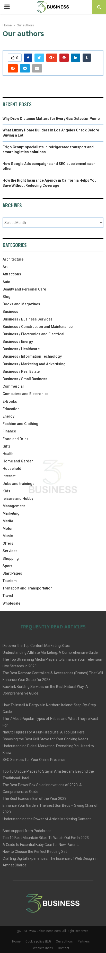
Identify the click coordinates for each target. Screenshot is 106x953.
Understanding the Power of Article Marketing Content (47, 819)
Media (8, 521)
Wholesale (11, 603)
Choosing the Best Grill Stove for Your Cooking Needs (45, 739)
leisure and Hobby (18, 498)
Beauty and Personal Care (24, 289)
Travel (8, 596)
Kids (6, 491)
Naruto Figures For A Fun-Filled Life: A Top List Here (44, 732)
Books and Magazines (21, 304)
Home (16, 941)
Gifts (7, 446)
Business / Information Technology (32, 356)
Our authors (64, 941)
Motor (8, 528)
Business (10, 311)
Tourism (10, 581)
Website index (43, 948)
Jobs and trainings (18, 484)
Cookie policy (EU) (38, 941)
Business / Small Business (25, 379)
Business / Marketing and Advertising (34, 364)
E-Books (10, 401)
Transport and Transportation (27, 588)
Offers (8, 543)
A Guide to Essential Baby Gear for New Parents (41, 845)
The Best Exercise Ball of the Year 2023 (34, 798)
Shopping (11, 558)
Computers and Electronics (26, 394)
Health (8, 454)
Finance (9, 431)
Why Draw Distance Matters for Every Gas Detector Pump (51, 119)
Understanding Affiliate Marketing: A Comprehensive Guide (50, 652)
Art (5, 267)
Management (14, 506)
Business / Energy (18, 341)
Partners (84, 941)
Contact (63, 948)
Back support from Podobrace (27, 831)
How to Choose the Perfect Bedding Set (35, 852)
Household (12, 469)
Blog (7, 297)
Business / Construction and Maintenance (38, 327)
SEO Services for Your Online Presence (34, 760)
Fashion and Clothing (20, 424)
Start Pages (12, 573)
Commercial (13, 386)
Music (8, 536)
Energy (8, 416)
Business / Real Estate (21, 371)
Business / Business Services (27, 319)
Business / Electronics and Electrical (33, 334)
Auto (6, 282)
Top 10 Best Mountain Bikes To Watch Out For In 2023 (46, 838)
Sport (7, 566)
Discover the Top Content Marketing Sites (36, 646)
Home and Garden (18, 461)
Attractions (12, 274)
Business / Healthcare (21, 349)
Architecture (13, 259)
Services (10, 551)
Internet (9, 476)
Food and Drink (15, 439)
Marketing (11, 513)
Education (11, 409)
